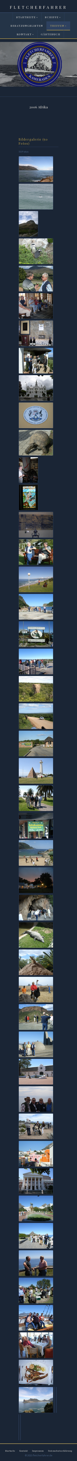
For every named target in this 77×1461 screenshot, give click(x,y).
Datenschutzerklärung (60, 1450)
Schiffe (53, 17)
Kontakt (25, 34)
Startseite (27, 17)
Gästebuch (50, 34)
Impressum (38, 1450)
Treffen (58, 25)
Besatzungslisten (26, 25)
